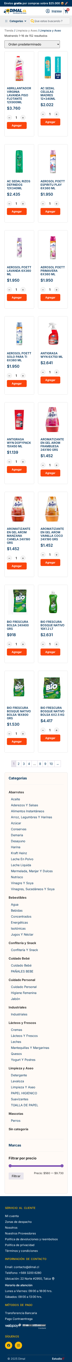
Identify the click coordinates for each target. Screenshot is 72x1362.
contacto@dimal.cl (26, 1267)
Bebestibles (17, 897)
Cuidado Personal (22, 980)
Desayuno (18, 841)
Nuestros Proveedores (20, 1233)
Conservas (18, 829)
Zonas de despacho (18, 1222)
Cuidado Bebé (19, 958)
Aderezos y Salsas (24, 805)
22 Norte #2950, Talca (35, 1278)
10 (51, 764)
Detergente (19, 1075)
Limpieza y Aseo (26, 30)
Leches (16, 1042)
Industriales (17, 1007)
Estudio (58, 1358)
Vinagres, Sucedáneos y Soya (33, 889)
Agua (14, 904)
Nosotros (11, 1227)
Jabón (15, 999)
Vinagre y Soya (22, 883)
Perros (15, 1120)
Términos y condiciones (21, 1251)
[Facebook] (8, 1345)
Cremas (16, 1030)
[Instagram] (18, 1345)
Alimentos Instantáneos (27, 811)
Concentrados (21, 916)
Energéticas (19, 922)
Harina (15, 847)
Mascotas (16, 1114)
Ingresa (57, 11)
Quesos (16, 1054)
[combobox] (49, 21)
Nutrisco (17, 877)
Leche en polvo (22, 859)
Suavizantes (19, 1099)
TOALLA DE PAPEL (24, 1105)
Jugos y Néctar (22, 934)
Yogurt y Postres (23, 1060)
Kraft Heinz (19, 853)
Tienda (8, 30)
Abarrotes (16, 792)
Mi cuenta (12, 1216)
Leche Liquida (21, 865)
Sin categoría (18, 1129)
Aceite (15, 799)
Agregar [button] (17, 125)
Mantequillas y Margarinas (30, 1048)
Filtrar (16, 1176)
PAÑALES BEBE (22, 971)
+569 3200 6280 (30, 1273)
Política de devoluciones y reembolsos (31, 1239)
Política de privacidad (19, 1245)
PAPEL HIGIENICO (24, 1093)
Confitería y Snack (22, 943)
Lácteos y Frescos (22, 1023)
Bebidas (16, 910)
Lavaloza (17, 1081)
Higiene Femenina (23, 993)
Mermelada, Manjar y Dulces (32, 871)
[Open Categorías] (25, 21)
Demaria (17, 835)
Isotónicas (18, 928)
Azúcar (16, 823)
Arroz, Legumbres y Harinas (31, 817)
